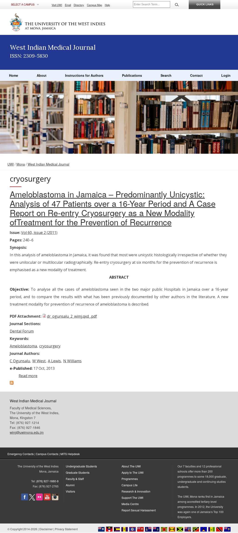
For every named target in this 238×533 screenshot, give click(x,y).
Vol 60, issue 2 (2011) (39, 232)
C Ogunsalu (20, 360)
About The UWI (131, 466)
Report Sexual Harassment (139, 510)
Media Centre (130, 504)
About (41, 75)
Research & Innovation (136, 491)
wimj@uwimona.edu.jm (27, 432)
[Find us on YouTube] (47, 499)
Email (68, 5)
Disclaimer (46, 529)
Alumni (70, 485)
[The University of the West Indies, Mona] (70, 22)
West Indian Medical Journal (48, 164)
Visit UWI (57, 5)
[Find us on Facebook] (24, 499)
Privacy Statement (66, 529)
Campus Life (130, 485)
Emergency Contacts (20, 454)
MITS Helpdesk (70, 454)
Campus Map (94, 5)
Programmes (130, 479)
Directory (79, 5)
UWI (10, 164)
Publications (132, 75)
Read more (28, 375)
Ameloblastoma (23, 346)
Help (107, 5)
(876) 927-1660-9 (47, 481)
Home (13, 75)
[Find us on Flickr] (39, 499)
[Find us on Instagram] (55, 499)
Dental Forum (22, 331)
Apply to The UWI (132, 472)
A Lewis (54, 360)
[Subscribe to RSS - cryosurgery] (11, 383)
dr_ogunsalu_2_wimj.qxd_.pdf (72, 316)
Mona (21, 164)
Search (166, 75)
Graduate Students (77, 472)
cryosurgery (49, 346)
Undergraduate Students (81, 466)
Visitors (70, 491)
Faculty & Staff (75, 479)
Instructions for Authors (84, 75)
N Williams (72, 360)
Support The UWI (132, 498)
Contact (196, 75)
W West (39, 360)
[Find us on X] (32, 499)
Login (226, 75)
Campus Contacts (47, 454)
